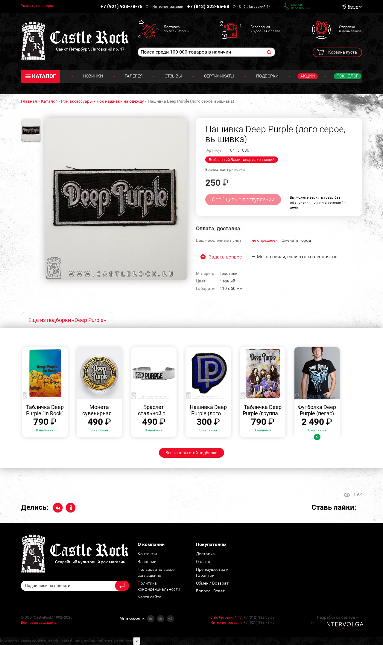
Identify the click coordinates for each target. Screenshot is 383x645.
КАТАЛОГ (44, 76)
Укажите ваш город (37, 6)
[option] (116, 199)
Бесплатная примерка (225, 169)
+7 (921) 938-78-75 (121, 6)
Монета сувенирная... (99, 410)
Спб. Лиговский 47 (254, 6)
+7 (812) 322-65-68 (208, 6)
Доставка (205, 553)
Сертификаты (219, 76)
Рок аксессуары (77, 101)
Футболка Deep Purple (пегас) (317, 410)
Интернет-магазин (167, 6)
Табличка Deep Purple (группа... (262, 410)
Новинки (93, 76)
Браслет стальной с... (154, 410)
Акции (307, 76)
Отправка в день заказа (350, 29)
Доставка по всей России (176, 29)
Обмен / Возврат (212, 583)
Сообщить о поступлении (243, 199)
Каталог (49, 101)
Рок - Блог (347, 76)
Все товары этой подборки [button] (191, 452)
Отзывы (173, 76)
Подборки (267, 76)
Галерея (134, 76)
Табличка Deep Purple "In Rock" (45, 410)
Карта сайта (150, 596)
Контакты (147, 553)
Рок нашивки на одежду (120, 101)
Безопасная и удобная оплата (265, 29)
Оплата (203, 561)
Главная (29, 101)
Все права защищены (39, 622)
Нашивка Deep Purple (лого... (208, 410)
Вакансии (147, 561)
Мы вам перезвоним (300, 6)
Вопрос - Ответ (210, 590)
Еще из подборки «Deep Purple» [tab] (67, 320)
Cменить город (296, 240)
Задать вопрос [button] (225, 257)
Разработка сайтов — (338, 617)
